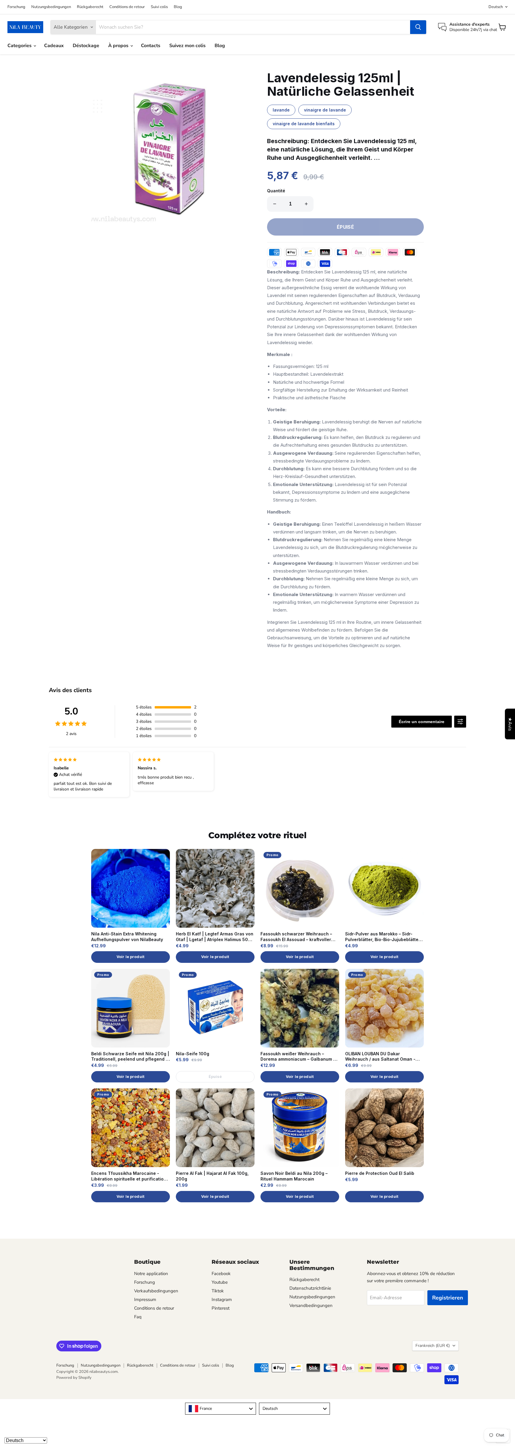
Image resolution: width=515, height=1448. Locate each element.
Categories (20, 45)
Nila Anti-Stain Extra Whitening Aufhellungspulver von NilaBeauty (127, 936)
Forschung (16, 7)
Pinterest (220, 1308)
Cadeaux (54, 45)
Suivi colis (159, 7)
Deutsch (495, 7)
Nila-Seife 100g (192, 1053)
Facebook (221, 1274)
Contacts (150, 45)
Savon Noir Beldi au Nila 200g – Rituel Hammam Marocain (294, 1176)
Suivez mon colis (187, 45)
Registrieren (447, 1297)
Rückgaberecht (90, 7)
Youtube (220, 1282)
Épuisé (215, 1076)
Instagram (222, 1299)
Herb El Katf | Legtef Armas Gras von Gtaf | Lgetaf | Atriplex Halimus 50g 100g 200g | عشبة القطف (214, 937)
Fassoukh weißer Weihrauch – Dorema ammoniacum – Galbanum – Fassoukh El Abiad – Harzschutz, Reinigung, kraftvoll (297, 1056)
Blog (178, 7)
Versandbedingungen (311, 1305)
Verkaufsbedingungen (156, 1291)
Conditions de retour (127, 7)
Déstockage (86, 45)
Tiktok (218, 1291)
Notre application (151, 1274)
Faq (138, 1317)
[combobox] (220, 1409)
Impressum (145, 1299)
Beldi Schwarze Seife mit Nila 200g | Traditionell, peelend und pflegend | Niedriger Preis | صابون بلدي (130, 1056)
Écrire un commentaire (421, 721)
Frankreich (432, 1345)
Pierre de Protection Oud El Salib (379, 1173)
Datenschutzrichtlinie (310, 1288)
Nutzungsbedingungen (51, 7)
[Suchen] (418, 27)
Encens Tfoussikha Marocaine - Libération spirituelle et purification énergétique (128, 1176)
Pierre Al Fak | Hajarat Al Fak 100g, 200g (212, 1176)
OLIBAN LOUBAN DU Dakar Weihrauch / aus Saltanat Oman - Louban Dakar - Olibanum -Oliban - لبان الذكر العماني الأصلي (382, 1056)
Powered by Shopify (73, 1377)
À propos (119, 45)
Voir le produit (131, 956)
